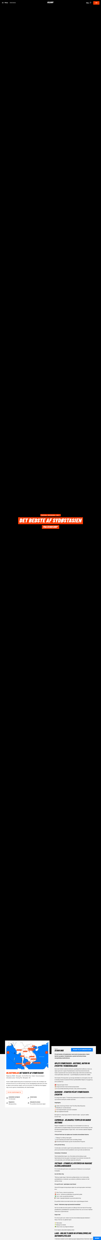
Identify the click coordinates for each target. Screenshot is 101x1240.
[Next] (46, 1052)
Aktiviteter (13, 2)
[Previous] (8, 1052)
